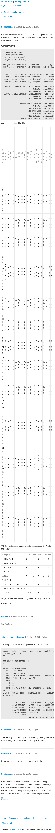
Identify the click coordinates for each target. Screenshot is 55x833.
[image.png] (5, 799)
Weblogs (18, 1)
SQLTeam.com (6, 1)
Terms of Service (40, 818)
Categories (13, 818)
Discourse (16, 829)
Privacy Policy (7, 823)
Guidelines (25, 818)
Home (4, 818)
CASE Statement (12, 12)
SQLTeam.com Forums (11, 6)
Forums (26, 1)
